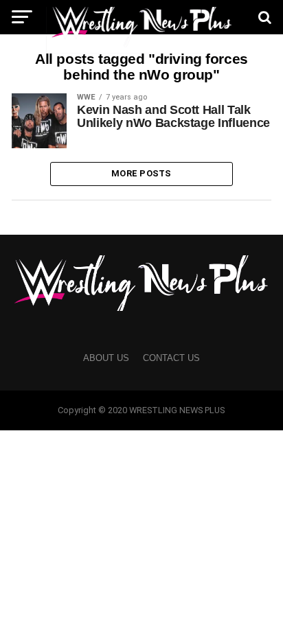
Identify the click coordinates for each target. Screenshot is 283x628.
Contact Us (171, 358)
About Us (106, 358)
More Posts (141, 173)
